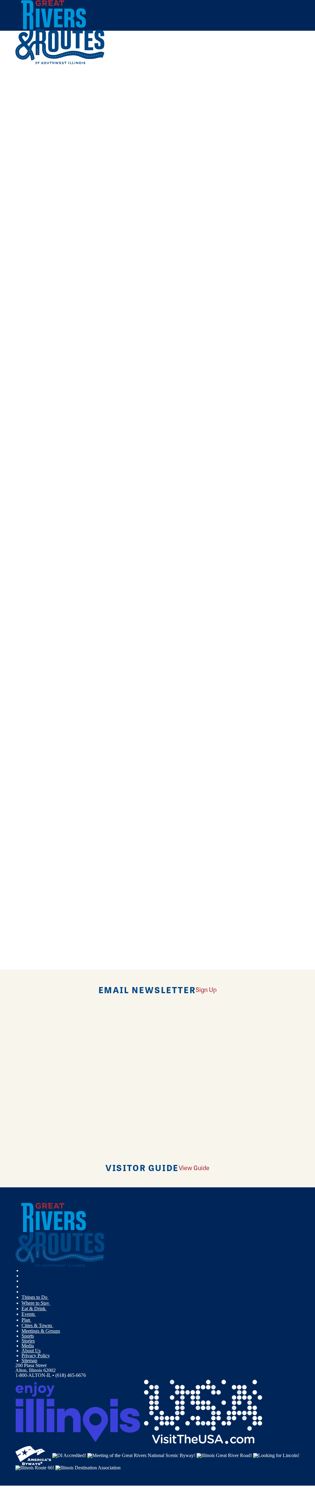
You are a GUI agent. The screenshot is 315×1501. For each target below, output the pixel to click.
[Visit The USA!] (203, 1411)
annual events (183, 149)
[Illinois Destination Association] (88, 1467)
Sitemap (29, 1360)
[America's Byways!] (33, 1454)
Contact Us (110, 167)
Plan (26, 1320)
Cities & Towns (37, 1325)
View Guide (194, 1167)
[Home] (60, 62)
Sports (28, 1335)
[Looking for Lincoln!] (276, 1454)
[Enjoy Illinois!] (77, 1411)
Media (28, 1345)
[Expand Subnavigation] (51, 1297)
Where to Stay (36, 1303)
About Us (31, 1350)
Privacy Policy (36, 1355)
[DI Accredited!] (69, 1454)
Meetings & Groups (41, 1331)
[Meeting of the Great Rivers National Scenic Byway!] (141, 1454)
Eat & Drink (34, 1308)
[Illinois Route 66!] (34, 1467)
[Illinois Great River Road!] (224, 1454)
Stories (28, 1340)
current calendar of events (114, 149)
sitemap (232, 185)
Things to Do (35, 1297)
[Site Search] (272, 80)
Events (29, 1314)
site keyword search (155, 185)
